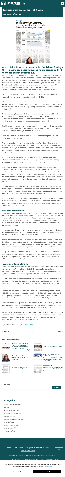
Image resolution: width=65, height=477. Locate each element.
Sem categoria (9, 428)
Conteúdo (38, 448)
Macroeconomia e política (12, 419)
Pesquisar (7, 385)
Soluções (29, 448)
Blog (5, 407)
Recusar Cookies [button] (18, 471)
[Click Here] (62, 3)
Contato (46, 448)
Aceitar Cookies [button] (47, 471)
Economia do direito (10, 410)
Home (9, 448)
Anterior (6, 331)
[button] (18, 447)
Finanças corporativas (11, 413)
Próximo (59, 331)
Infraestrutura (8, 416)
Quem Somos (18, 448)
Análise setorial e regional (12, 404)
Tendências (8, 431)
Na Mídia (7, 14)
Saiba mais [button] (48, 466)
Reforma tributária (10, 425)
